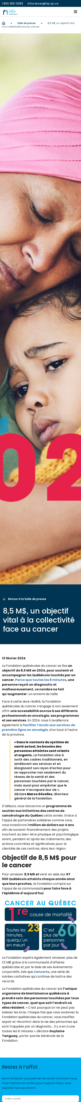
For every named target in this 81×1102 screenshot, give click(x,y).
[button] (75, 11)
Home (3, 23)
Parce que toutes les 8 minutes (40, 680)
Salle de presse (26, 23)
